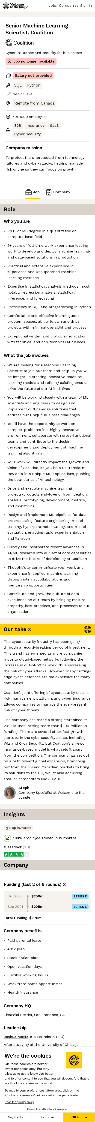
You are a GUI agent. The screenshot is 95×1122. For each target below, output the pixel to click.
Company (61, 192)
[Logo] (15, 6)
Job (36, 192)
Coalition (42, 33)
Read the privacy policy (19, 1102)
